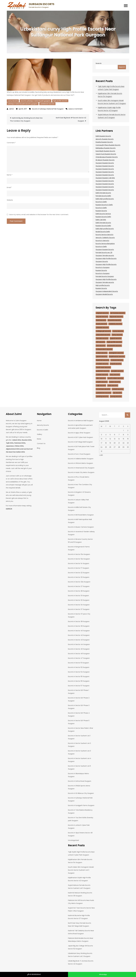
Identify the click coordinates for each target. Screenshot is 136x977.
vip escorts (117, 393)
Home (39, 421)
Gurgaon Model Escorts (104, 294)
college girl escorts (103, 331)
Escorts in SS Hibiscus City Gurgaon (81, 793)
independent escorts (104, 349)
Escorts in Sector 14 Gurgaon (78, 563)
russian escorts (102, 375)
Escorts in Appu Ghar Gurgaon (79, 433)
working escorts (102, 396)
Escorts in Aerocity (102, 241)
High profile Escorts (103, 285)
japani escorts (101, 356)
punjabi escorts (117, 371)
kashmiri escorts (102, 360)
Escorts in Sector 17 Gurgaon (78, 568)
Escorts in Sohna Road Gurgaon (79, 781)
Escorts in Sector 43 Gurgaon (79, 640)
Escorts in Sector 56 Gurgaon (78, 681)
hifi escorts (100, 342)
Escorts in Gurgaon (103, 267)
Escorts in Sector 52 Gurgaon (78, 667)
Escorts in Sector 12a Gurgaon (79, 559)
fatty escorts (117, 335)
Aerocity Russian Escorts (104, 139)
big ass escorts (102, 317)
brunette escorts (114, 320)
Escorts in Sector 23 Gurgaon (78, 577)
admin (11, 109)
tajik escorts (100, 385)
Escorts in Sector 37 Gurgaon (78, 609)
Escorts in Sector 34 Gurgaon (79, 605)
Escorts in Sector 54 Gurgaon (79, 672)
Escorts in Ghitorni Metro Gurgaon (80, 463)
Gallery (39, 434)
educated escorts (103, 335)
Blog (38, 448)
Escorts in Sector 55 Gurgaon (78, 676)
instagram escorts (116, 353)
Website (10, 200)
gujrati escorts (115, 338)
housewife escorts (114, 346)
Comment (11, 143)
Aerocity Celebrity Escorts (105, 238)
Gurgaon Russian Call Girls (105, 178)
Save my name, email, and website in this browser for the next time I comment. (39, 214)
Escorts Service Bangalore (105, 243)
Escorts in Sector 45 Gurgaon (79, 649)
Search (98, 63)
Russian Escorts (101, 211)
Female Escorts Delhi (103, 196)
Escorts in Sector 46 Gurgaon (79, 654)
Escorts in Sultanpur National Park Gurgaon (48, 109)
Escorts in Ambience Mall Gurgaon (80, 421)
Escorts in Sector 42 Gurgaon (79, 635)
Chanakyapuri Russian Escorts (107, 157)
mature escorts (117, 360)
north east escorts (103, 367)
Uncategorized (73, 840)
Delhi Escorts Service (103, 214)
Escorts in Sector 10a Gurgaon (79, 554)
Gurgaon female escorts (105, 255)
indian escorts (101, 353)
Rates (39, 439)
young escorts (116, 396)
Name (9, 175)
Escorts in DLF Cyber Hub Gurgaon (80, 437)
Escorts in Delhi (101, 202)
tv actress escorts (103, 389)
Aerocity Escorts (43, 425)
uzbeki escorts (117, 389)
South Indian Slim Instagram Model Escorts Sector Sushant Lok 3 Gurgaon (81, 870)
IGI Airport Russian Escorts (105, 160)
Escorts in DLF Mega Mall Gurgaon (80, 442)
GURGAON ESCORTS (41, 4)
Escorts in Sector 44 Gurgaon (79, 644)
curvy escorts (13, 101)
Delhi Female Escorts (103, 193)
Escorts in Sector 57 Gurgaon (78, 686)
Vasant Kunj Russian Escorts (106, 154)
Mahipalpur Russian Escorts (105, 148)
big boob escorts (116, 317)
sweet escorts (115, 382)
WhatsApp (103, 974)
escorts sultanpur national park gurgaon (35, 101)
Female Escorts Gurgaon (105, 276)
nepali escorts (115, 364)
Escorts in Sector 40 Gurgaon (79, 631)
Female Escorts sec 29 (104, 252)
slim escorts (100, 378)
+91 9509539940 (35, 974)
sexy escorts (114, 375)
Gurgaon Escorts (102, 261)
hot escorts (100, 346)
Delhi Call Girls (101, 220)
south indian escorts (115, 378)
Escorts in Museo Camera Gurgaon (81, 527)
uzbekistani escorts (47, 104)
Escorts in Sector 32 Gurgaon (78, 600)
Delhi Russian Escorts (103, 136)
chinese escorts (102, 327)
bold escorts (101, 320)
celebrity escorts (115, 324)
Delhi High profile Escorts (105, 199)
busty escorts (101, 324)
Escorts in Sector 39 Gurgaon (78, 626)
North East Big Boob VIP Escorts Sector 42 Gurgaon (71, 119)
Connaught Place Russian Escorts (108, 145)
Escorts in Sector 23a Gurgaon (79, 582)
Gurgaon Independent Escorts (107, 291)
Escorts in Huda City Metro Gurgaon (81, 472)
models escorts (102, 364)
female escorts (102, 338)
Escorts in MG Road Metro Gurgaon (81, 515)
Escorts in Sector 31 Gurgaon (78, 595)
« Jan (101, 455)
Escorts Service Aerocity (104, 235)
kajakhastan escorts (116, 356)
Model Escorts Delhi (103, 232)
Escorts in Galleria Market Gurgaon (80, 459)
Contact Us (41, 443)
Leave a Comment (75, 109)
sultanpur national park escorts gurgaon (23, 104)
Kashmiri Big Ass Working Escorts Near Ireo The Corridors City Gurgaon (26, 119)
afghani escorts (102, 313)
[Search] (127, 415)
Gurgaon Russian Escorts (105, 163)
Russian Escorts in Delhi (104, 205)
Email (9, 187)
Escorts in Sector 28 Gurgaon (78, 591)
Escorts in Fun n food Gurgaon (79, 454)
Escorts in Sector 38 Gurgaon (78, 621)
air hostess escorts (118, 313)
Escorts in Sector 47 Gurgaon (79, 658)
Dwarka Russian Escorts (104, 142)
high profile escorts (60, 101)
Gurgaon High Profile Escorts (106, 258)
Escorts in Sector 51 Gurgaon (78, 663)
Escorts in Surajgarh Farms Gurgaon (81, 805)
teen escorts (112, 385)
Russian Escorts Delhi (103, 217)
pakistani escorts (102, 371)
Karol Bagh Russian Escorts (105, 151)
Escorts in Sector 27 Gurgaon (78, 586)
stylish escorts (101, 382)
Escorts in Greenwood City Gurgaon (81, 468)
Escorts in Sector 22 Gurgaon (78, 573)
